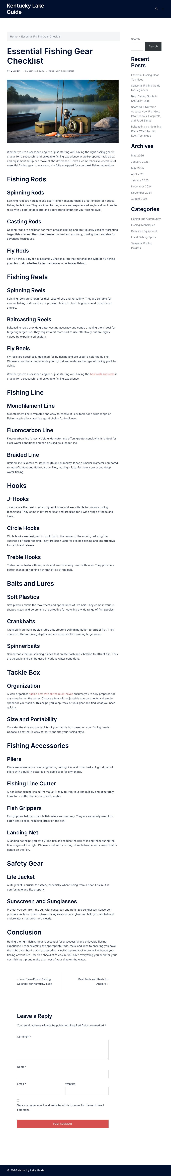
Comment (24, 1036)
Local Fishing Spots (143, 237)
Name (22, 1066)
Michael (16, 71)
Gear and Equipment (61, 71)
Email (21, 1083)
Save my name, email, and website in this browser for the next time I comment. (60, 1107)
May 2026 (137, 155)
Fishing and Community (146, 218)
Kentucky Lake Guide (25, 8)
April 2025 (137, 174)
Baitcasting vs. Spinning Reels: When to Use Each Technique (146, 131)
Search (135, 39)
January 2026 (140, 161)
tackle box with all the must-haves (51, 694)
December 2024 (141, 186)
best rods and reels (102, 374)
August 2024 (139, 198)
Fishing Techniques (143, 225)
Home (14, 36)
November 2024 (141, 192)
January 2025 (140, 180)
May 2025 (137, 168)
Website (70, 1083)
